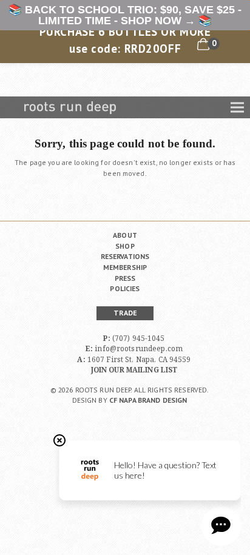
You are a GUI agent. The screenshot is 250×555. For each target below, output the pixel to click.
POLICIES (125, 288)
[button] (237, 108)
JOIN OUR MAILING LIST (134, 369)
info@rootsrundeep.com (139, 348)
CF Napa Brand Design (148, 400)
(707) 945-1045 (138, 338)
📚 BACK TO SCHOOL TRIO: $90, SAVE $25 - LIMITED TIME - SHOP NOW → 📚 (125, 15)
